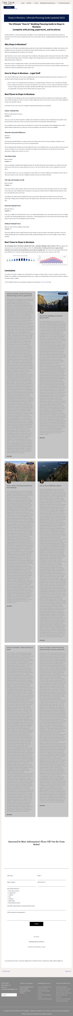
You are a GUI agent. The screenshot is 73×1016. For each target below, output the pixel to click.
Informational (14, 8)
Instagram (10, 899)
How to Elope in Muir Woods (63, 989)
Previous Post (6, 971)
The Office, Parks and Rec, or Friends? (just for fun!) (21, 906)
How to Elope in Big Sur (62, 1001)
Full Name (10, 875)
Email (39, 875)
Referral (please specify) (14, 903)
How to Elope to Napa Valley (63, 999)
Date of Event (41, 882)
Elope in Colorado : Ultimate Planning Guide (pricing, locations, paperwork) (19, 295)
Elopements (7, 8)
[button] (9, 7)
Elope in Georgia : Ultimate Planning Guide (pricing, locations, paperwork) (52, 648)
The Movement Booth (64, 3)
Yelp (9, 897)
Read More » (9, 456)
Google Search (11, 893)
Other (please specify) (13, 891)
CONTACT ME (44, 282)
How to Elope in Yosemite (62, 991)
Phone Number (11, 882)
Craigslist (10, 895)
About (22, 3)
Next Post (68, 971)
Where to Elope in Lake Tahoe (63, 993)
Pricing (36, 3)
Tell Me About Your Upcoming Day (16, 912)
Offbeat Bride (11, 901)
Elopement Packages (61, 987)
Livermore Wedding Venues (45, 999)
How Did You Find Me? (13, 888)
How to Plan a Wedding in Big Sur (50, 486)
